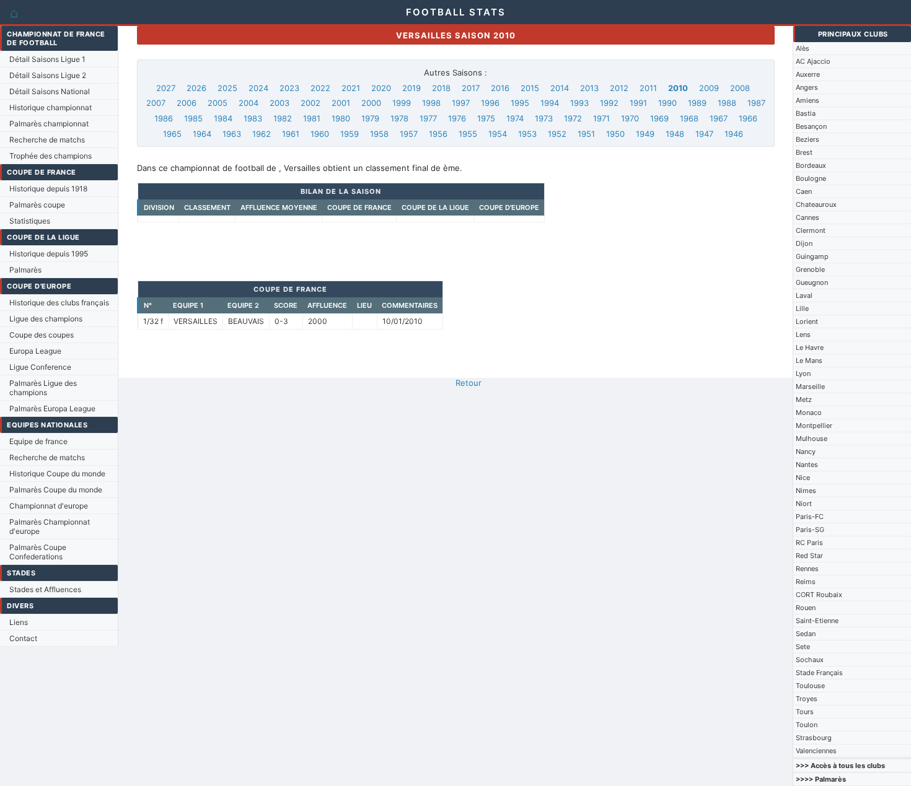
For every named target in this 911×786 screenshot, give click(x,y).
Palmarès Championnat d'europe (49, 526)
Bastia (806, 113)
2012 (619, 88)
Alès (802, 48)
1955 (468, 134)
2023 (289, 88)
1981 (311, 118)
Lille (802, 308)
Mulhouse (811, 438)
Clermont (810, 230)
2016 (500, 88)
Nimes (806, 490)
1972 (573, 118)
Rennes (807, 568)
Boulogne (811, 178)
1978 (399, 118)
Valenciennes (816, 750)
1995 (520, 103)
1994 (549, 103)
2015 (530, 88)
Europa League (35, 351)
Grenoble (810, 269)
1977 (428, 118)
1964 (202, 134)
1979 (370, 118)
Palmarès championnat (49, 123)
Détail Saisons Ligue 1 (47, 59)
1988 (727, 103)
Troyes (806, 698)
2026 (196, 88)
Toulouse (810, 685)
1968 (689, 118)
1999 (401, 103)
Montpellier (814, 425)
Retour (468, 383)
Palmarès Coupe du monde (55, 489)
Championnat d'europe (48, 505)
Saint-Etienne (817, 620)
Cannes (807, 217)
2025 (227, 88)
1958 (379, 134)
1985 (193, 118)
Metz (804, 399)
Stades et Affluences (45, 589)
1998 (431, 103)
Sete (803, 646)
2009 (709, 88)
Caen (804, 191)
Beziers (807, 139)
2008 (740, 88)
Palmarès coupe (37, 204)
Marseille (810, 386)
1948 (675, 134)
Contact (23, 638)
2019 (411, 88)
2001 (341, 103)
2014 (559, 88)
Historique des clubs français (59, 302)
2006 (186, 103)
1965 (172, 134)
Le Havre (810, 347)
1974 (515, 118)
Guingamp (812, 256)
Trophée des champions (50, 155)
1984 (223, 118)
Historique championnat (50, 107)
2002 (310, 103)
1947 (704, 134)
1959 (349, 134)
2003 (279, 103)
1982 (282, 118)
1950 (615, 134)
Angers (807, 87)
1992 (609, 103)
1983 (253, 118)
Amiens (807, 100)
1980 (341, 118)
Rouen (806, 607)
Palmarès (25, 269)
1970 (630, 118)
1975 (486, 118)
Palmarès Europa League (52, 408)
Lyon (803, 373)
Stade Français (819, 672)
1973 (544, 118)
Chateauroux (816, 204)
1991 (638, 103)
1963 (231, 134)
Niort (804, 503)
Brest (804, 152)
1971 (601, 118)
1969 (659, 118)
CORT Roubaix (819, 594)
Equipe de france (38, 441)
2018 (441, 88)
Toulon (806, 724)
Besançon (811, 126)
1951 (586, 134)
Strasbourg (814, 737)
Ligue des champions (45, 318)
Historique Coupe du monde (57, 473)
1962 (261, 134)
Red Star (809, 555)
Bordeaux (811, 165)
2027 (165, 88)
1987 (756, 103)
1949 (645, 134)
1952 (557, 134)
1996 (490, 103)
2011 (648, 88)
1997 (461, 103)
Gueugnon (812, 282)
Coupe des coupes (41, 334)
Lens (803, 334)
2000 (371, 103)
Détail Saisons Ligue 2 (47, 75)
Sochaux (810, 659)
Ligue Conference (40, 367)
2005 (217, 103)
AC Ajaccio (813, 61)
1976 (457, 118)
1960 (319, 134)
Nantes (807, 464)
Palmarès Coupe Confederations (37, 552)
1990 (667, 103)
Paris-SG (810, 529)
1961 (290, 134)
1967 (719, 118)
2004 (248, 103)
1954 (497, 134)
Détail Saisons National (49, 91)
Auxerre (808, 74)
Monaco (809, 412)
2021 (350, 88)
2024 (258, 88)
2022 (320, 88)
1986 (163, 118)
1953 (527, 134)
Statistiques (29, 220)
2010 (678, 88)
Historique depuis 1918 (48, 188)
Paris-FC (810, 516)
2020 (381, 88)
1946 (733, 134)
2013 (589, 88)
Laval (804, 295)
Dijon (804, 243)
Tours (805, 711)
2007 (155, 103)
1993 (579, 103)
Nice (803, 477)
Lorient (807, 321)
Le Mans (809, 360)
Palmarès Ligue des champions (43, 387)
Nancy (806, 451)
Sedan (806, 633)
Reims (806, 581)
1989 (697, 103)
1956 (438, 134)
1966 (748, 118)
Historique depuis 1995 (48, 253)
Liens (18, 622)
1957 (409, 134)
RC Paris (809, 542)
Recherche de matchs (47, 139)
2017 (471, 88)
